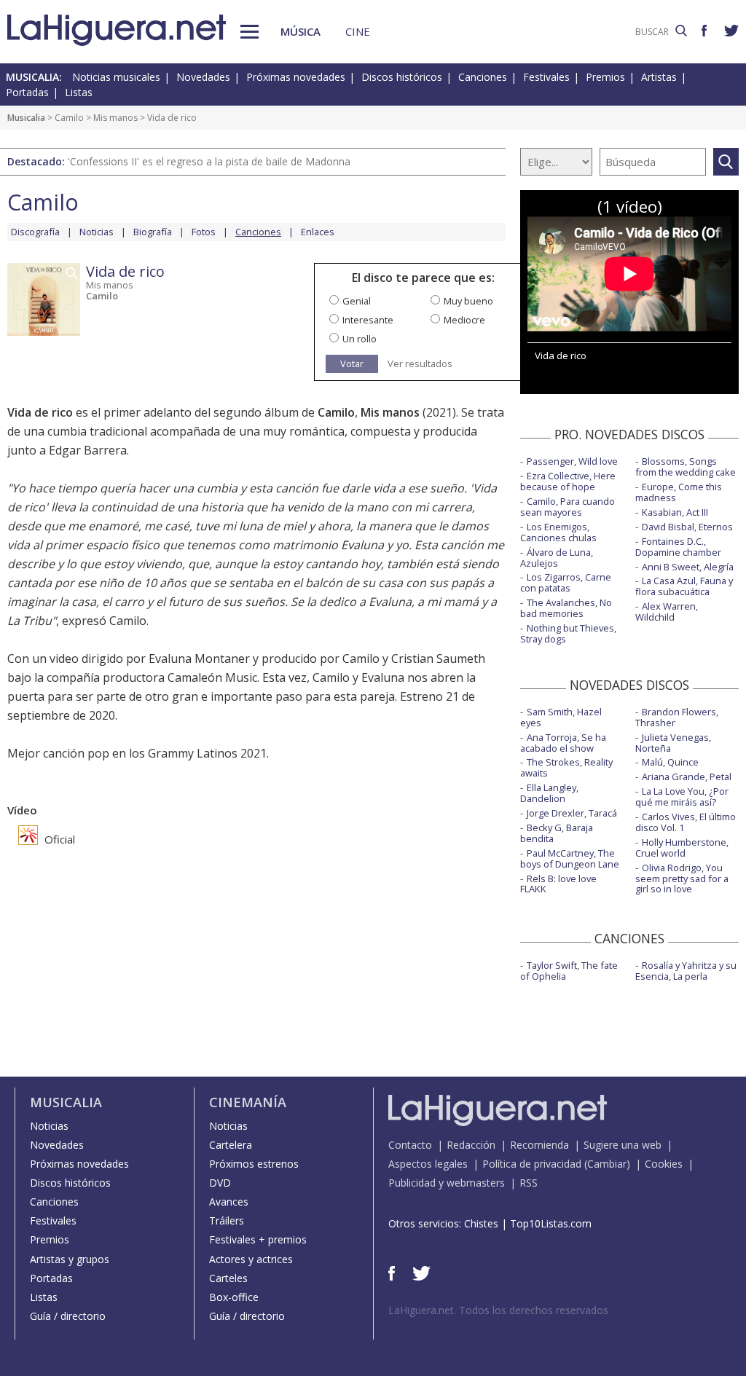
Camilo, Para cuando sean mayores (567, 507)
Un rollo (359, 339)
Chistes (481, 1223)
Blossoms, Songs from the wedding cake (685, 467)
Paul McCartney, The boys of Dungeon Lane (569, 858)
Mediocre (464, 320)
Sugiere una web (622, 1145)
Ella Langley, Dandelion (549, 793)
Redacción (471, 1145)
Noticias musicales (116, 77)
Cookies (664, 1164)
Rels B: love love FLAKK (558, 884)
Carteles (228, 1278)
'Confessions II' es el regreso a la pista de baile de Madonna (209, 161)
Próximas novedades (295, 77)
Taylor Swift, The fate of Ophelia (569, 971)
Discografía (35, 231)
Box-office (234, 1297)
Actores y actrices (251, 1259)
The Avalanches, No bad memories (566, 608)
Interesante (367, 320)
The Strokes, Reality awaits (566, 767)
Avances (228, 1201)
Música (300, 31)
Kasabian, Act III (675, 512)
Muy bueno (468, 301)
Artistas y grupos (69, 1259)
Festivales (546, 77)
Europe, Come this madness (678, 492)
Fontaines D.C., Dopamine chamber (678, 547)
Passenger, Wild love (572, 461)
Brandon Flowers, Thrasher (676, 717)
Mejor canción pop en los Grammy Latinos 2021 (137, 753)
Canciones (482, 77)
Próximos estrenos (254, 1164)
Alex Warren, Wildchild (666, 611)
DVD (220, 1183)
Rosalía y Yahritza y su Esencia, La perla (686, 971)
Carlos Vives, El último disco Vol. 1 (685, 822)
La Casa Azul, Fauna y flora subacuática (684, 586)
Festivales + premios (258, 1239)
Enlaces (317, 231)
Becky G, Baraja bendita (556, 833)
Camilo (69, 117)
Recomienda (539, 1145)
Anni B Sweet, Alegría (688, 566)
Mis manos (115, 117)
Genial (356, 301)
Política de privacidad (531, 1164)
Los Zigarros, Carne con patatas (565, 582)
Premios (605, 77)
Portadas (27, 92)
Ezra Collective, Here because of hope (568, 481)
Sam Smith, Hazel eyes (561, 717)
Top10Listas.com (551, 1223)
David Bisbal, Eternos (687, 526)
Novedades (203, 77)
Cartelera (230, 1145)
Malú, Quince (670, 761)
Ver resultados (420, 363)
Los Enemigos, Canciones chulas (558, 532)
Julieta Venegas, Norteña (673, 743)
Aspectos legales (428, 1164)
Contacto (410, 1145)
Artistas (659, 77)
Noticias (96, 231)
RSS (528, 1183)
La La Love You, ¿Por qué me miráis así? (682, 797)
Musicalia (26, 117)
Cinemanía (247, 1102)
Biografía (152, 231)
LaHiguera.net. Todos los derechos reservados (498, 1310)
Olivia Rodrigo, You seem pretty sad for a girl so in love (682, 878)
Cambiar (607, 1164)
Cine (357, 31)
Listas (79, 92)
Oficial (58, 839)
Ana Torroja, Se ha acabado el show (563, 743)
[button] (249, 32)
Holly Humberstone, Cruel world (682, 848)
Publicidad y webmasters (446, 1183)
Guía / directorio (68, 1316)
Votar (352, 363)
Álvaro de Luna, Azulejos (556, 558)
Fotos (204, 231)
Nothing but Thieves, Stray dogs (568, 633)
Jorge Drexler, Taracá (572, 812)
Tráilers (226, 1220)
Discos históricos (401, 77)
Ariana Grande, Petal (686, 776)
